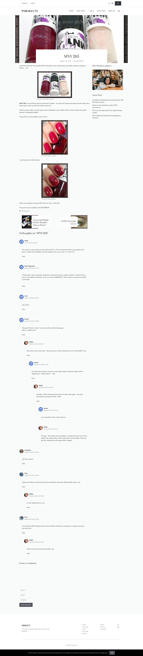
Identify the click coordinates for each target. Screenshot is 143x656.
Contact (25, 3)
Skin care (80, 11)
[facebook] (112, 3)
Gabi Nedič (79, 61)
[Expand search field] (118, 3)
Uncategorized (25, 211)
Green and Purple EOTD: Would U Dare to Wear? (41, 222)
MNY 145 (44, 66)
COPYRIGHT (103, 629)
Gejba (31, 342)
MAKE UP (85, 633)
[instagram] (109, 3)
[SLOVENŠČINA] (119, 11)
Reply (23, 256)
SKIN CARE (85, 627)
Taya (26, 473)
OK (112, 653)
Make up (111, 11)
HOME (71, 11)
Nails (92, 11)
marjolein (27, 450)
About (33, 3)
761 (34, 66)
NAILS (84, 629)
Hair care (101, 11)
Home (84, 624)
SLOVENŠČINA (44, 208)
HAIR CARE (85, 631)
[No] (141, 653)
